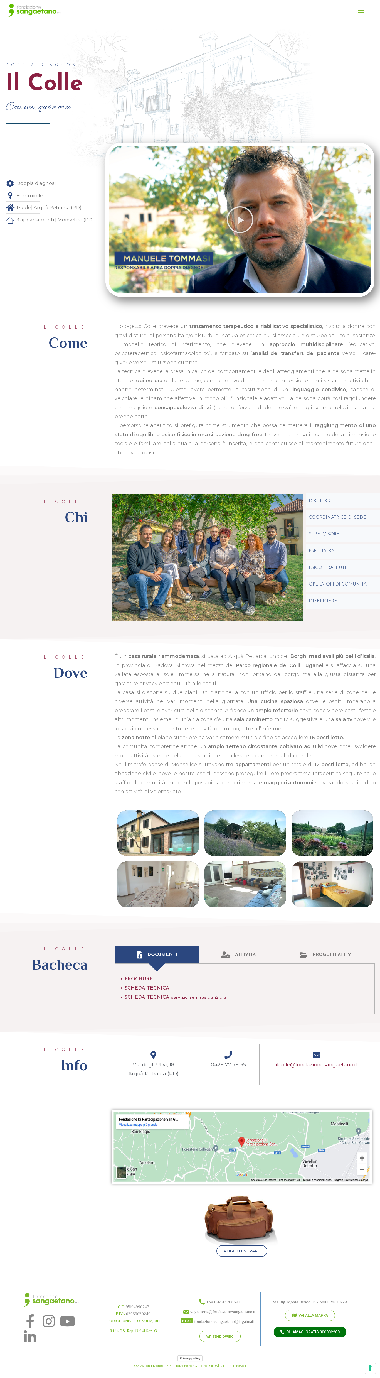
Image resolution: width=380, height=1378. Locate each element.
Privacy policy (190, 1358)
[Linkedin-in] (30, 1337)
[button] (240, 220)
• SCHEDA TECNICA (144, 988)
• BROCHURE (136, 979)
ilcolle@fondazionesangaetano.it (316, 1065)
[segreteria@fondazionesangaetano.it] (220, 1310)
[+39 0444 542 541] (220, 1301)
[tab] (157, 955)
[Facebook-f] (30, 1321)
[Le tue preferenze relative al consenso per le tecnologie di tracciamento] (370, 1368)
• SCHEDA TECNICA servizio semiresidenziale (173, 997)
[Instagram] (49, 1321)
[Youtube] (67, 1321)
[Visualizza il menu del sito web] (361, 10)
